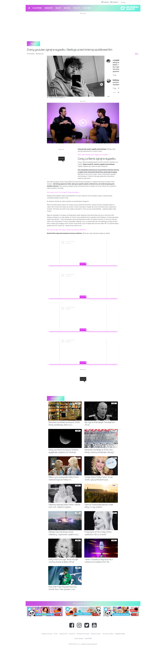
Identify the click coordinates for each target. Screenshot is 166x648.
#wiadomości (39, 54)
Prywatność (72, 633)
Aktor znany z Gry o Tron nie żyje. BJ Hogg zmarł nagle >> (63, 192)
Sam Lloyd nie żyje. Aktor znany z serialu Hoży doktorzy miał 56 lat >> (67, 230)
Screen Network (79, 638)
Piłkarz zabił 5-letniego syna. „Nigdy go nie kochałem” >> (94, 154)
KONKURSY (49, 8)
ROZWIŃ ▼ (83, 264)
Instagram (115, 2)
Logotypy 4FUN (63, 633)
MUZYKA (67, 8)
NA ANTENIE (37, 8)
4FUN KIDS (87, 8)
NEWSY (58, 8)
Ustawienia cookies (120, 633)
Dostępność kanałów (46, 633)
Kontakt (56, 633)
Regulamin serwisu (96, 633)
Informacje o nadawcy (108, 633)
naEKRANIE (88, 638)
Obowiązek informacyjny (83, 633)
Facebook (105, 2)
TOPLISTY (76, 8)
